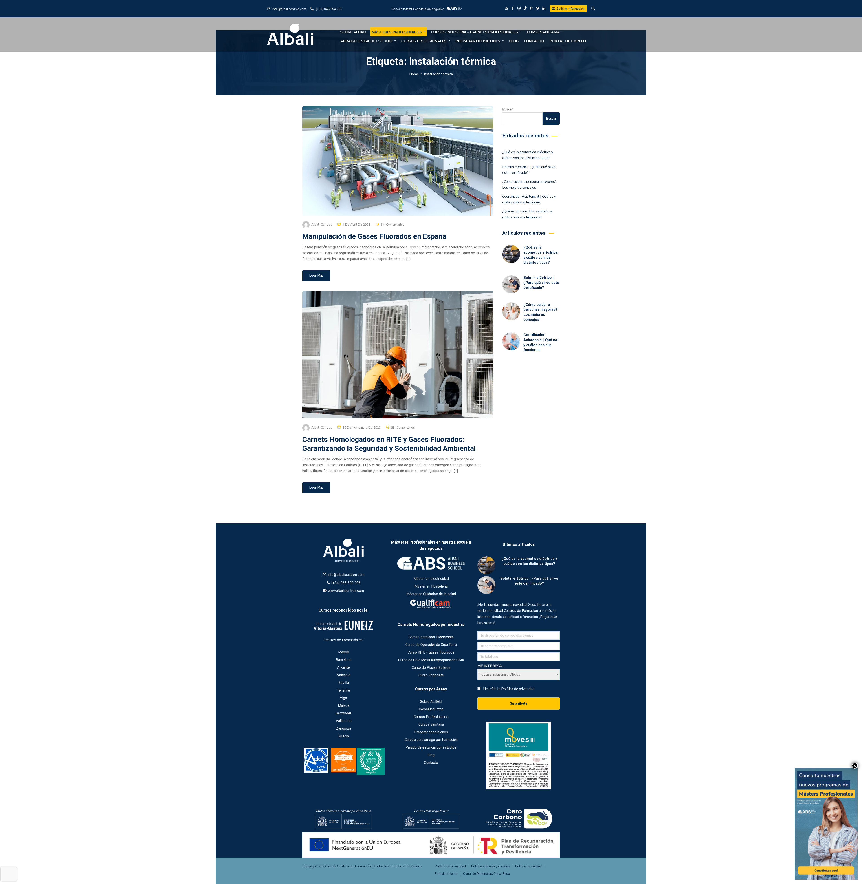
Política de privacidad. (518, 688)
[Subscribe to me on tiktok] (525, 8)
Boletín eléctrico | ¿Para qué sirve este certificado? (541, 283)
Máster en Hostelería (431, 586)
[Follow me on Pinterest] (531, 9)
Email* (800, 791)
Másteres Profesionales (397, 32)
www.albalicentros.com (346, 590)
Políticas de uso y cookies (490, 866)
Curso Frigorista (431, 675)
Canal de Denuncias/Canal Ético (486, 874)
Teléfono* (803, 805)
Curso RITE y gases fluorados (431, 652)
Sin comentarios (393, 225)
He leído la (509, 688)
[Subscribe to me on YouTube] (506, 9)
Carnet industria (431, 709)
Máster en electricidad (431, 579)
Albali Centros (321, 225)
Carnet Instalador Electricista (431, 637)
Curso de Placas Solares (431, 667)
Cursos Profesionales (423, 41)
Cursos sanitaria (431, 724)
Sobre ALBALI (353, 32)
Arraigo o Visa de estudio (366, 41)
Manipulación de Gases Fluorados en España (374, 236)
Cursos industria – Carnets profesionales (474, 32)
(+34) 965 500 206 (329, 9)
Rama (800, 829)
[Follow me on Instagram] (519, 9)
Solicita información (570, 9)
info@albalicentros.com (289, 9)
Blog (514, 41)
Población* (804, 815)
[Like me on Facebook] (512, 9)
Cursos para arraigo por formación (431, 740)
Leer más (316, 275)
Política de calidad (528, 866)
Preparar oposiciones (477, 41)
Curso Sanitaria (543, 32)
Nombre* (802, 764)
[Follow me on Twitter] (537, 9)
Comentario (804, 837)
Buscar (507, 109)
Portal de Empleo (568, 41)
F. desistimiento (446, 874)
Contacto (534, 41)
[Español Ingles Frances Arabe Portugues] (826, 780)
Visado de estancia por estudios (431, 747)
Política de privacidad (450, 866)
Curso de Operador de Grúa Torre (431, 645)
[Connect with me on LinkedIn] (543, 9)
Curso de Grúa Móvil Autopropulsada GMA (431, 660)
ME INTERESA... (490, 665)
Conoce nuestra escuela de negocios (417, 9)
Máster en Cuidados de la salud (431, 594)
